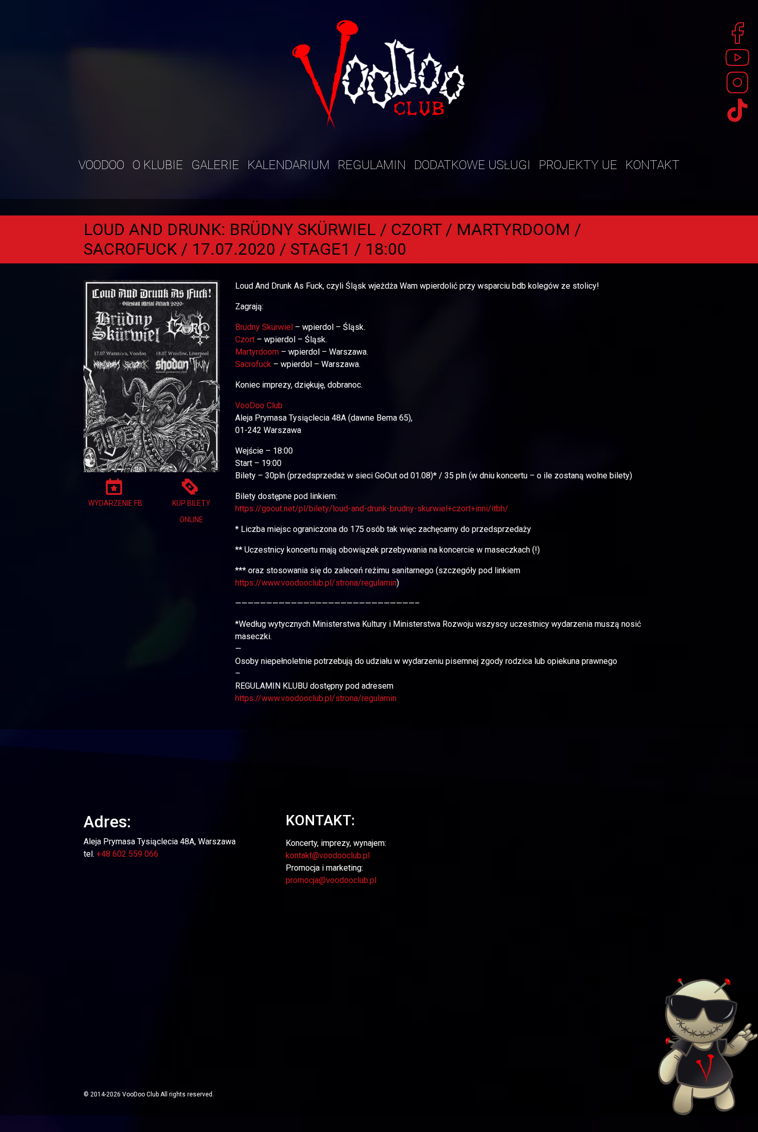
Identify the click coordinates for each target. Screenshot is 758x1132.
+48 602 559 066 (127, 854)
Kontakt (652, 165)
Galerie (215, 165)
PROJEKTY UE (578, 165)
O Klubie (158, 165)
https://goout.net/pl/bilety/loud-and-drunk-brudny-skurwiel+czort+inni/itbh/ (371, 508)
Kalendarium (288, 165)
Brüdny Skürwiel (264, 327)
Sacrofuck (253, 364)
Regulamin (372, 165)
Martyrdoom (257, 352)
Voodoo (101, 165)
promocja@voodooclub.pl (331, 880)
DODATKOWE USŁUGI (472, 165)
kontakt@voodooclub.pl (328, 855)
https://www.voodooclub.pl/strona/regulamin (316, 583)
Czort (245, 339)
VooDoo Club (259, 405)
